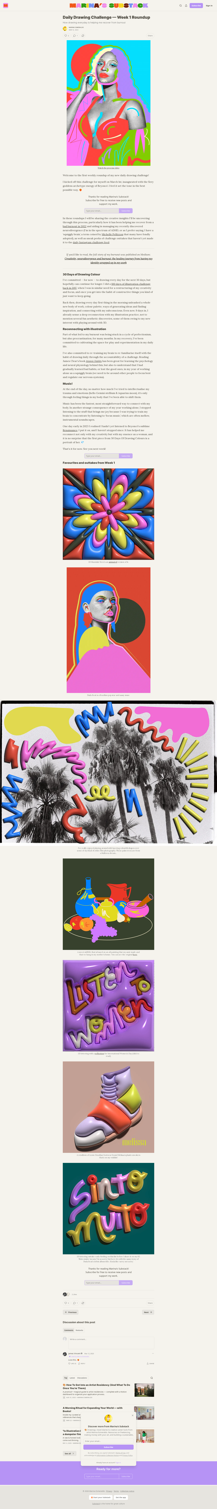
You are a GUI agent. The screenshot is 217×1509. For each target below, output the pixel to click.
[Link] (59, 274)
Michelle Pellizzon (112, 234)
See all (68, 1453)
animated (113, 562)
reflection (99, 1053)
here (135, 954)
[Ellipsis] (153, 1353)
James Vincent (74, 1353)
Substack (96, 1503)
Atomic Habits (94, 361)
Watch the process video (108, 168)
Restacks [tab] (79, 1330)
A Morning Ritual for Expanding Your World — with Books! (92, 1410)
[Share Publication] (186, 5)
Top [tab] (65, 1378)
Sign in (209, 5)
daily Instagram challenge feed (91, 242)
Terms (116, 1491)
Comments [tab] (68, 1330)
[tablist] (74, 1330)
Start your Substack (102, 1497)
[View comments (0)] (87, 1400)
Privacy (109, 1491)
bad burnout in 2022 (74, 226)
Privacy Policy (127, 1455)
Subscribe (196, 5)
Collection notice (127, 1491)
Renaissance (70, 430)
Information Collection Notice (108, 1455)
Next (146, 1312)
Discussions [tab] (82, 1378)
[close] (133, 1415)
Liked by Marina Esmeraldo (80, 1356)
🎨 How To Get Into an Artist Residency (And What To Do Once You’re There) (96, 1387)
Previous (72, 1312)
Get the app (121, 1497)
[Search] (180, 5)
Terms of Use (120, 1453)
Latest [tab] (72, 1378)
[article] (108, 1392)
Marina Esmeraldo (76, 27)
